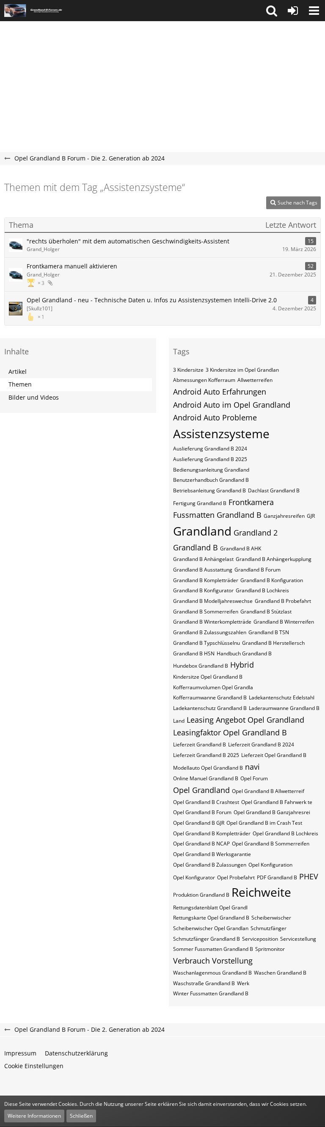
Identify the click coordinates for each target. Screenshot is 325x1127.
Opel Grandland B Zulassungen (209, 864)
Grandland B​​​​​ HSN (194, 653)
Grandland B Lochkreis (262, 590)
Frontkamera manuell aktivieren (72, 266)
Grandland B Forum (257, 569)
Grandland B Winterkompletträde (212, 621)
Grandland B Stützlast (266, 611)
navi (252, 767)
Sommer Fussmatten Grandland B (213, 949)
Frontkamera (251, 502)
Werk (243, 983)
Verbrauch (191, 961)
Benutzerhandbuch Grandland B (211, 479)
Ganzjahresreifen (284, 515)
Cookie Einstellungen (33, 1066)
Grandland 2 (256, 533)
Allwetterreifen (255, 380)
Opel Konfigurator (194, 877)
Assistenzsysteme (221, 433)
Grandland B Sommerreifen (205, 611)
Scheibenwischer (271, 917)
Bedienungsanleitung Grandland (211, 469)
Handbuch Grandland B (244, 653)
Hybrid (242, 665)
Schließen (81, 1115)
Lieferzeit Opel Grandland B (273, 755)
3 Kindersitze (188, 369)
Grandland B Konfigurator (203, 590)
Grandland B (195, 547)
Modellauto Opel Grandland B (208, 767)
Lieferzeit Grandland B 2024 (261, 744)
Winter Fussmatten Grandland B (210, 993)
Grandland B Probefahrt (283, 601)
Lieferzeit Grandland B (199, 744)
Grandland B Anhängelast (203, 559)
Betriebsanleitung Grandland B (209, 490)
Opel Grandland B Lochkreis (285, 833)
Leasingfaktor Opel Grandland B (230, 732)
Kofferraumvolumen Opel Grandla (213, 687)
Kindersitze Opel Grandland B (207, 676)
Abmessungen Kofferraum (204, 380)
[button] (271, 10)
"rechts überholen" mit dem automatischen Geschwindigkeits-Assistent (128, 241)
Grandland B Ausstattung (202, 569)
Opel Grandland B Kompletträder (212, 833)
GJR (311, 515)
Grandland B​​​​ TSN (268, 632)
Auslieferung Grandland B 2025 (210, 459)
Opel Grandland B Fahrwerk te (276, 802)
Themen (20, 384)
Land (179, 720)
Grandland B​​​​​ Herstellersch (273, 642)
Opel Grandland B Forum (202, 812)
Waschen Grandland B (280, 972)
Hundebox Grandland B (200, 665)
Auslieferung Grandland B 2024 (210, 448)
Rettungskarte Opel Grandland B (211, 917)
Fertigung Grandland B (199, 503)
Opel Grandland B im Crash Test (264, 822)
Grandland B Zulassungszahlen (209, 632)
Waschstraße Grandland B (204, 983)
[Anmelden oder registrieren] (292, 10)
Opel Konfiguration (270, 864)
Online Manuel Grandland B (205, 778)
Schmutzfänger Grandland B (206, 938)
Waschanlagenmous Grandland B (212, 972)
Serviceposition (260, 938)
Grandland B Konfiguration (271, 580)
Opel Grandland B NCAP (201, 843)
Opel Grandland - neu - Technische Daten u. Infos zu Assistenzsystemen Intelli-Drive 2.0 (152, 300)
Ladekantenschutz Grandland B (210, 708)
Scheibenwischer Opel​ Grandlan (210, 928)
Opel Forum (254, 778)
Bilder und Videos (33, 397)
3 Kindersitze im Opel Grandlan (242, 369)
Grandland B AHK (240, 548)
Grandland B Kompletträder (205, 580)
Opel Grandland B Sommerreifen (270, 843)
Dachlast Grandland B (274, 490)
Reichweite (261, 892)
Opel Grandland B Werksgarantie (212, 854)
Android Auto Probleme (215, 417)
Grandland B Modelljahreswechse (213, 601)
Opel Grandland (201, 790)
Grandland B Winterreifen (283, 621)
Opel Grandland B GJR (198, 822)
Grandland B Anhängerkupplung (273, 559)
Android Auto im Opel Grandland (231, 405)
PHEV (308, 876)
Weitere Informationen (34, 1115)
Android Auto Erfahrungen (219, 392)
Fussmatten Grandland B (217, 515)
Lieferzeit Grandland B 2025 (206, 755)
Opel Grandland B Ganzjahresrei (272, 812)
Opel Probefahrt (236, 877)
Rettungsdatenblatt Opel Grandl (210, 907)
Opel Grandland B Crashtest (206, 802)
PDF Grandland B (277, 877)
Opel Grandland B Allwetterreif (268, 791)
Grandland (202, 531)
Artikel (17, 371)
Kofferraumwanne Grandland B (210, 697)
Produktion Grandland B (201, 894)
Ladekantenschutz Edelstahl (281, 697)
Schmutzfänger (268, 928)
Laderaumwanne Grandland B (284, 708)
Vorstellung (232, 961)
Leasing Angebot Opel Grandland (245, 720)
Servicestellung (298, 938)
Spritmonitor (270, 949)
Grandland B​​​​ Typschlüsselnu (206, 642)
